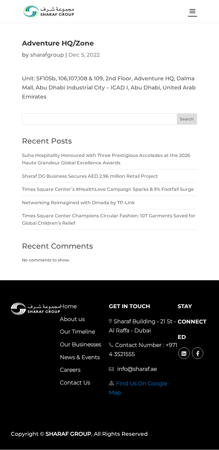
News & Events (80, 357)
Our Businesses (80, 344)
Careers (70, 369)
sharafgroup (47, 55)
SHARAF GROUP (68, 434)
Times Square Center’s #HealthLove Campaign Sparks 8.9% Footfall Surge (108, 189)
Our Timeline (77, 331)
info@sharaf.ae (136, 368)
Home (68, 306)
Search (187, 119)
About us (72, 319)
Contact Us (75, 382)
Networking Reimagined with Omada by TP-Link (78, 202)
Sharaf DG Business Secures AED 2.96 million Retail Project (90, 176)
